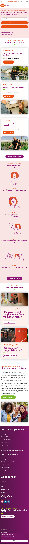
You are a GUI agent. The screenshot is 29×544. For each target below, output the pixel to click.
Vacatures (3, 481)
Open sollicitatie (5, 484)
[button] (14, 412)
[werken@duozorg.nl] (1, 1)
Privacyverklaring (4, 532)
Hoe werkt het (5, 489)
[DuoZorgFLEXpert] (8, 501)
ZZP (2, 487)
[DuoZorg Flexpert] (4, 5)
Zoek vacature (14, 27)
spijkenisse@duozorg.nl (7, 445)
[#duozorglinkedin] (5, 501)
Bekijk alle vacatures (15, 156)
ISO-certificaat (4, 529)
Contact (3, 492)
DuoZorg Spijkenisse (6, 434)
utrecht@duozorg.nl (6, 470)
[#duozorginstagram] (2, 501)
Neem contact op (8, 397)
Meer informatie (15, 278)
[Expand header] (27, 5)
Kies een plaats (14, 23)
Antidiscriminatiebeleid (5, 526)
